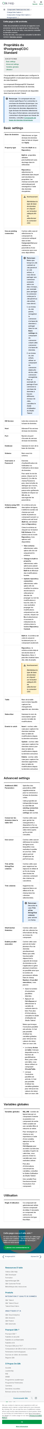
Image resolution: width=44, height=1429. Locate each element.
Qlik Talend (9, 1300)
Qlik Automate (10, 1324)
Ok (22, 1422)
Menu (41, 4)
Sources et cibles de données (16, 1355)
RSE (6, 1374)
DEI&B (7, 1377)
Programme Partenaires (14, 1383)
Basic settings (10, 61)
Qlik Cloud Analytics (12, 1315)
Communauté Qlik (20, 1398)
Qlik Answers (10, 1318)
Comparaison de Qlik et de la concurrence (20, 1349)
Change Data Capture (14, 12)
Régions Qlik (10, 1358)
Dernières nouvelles (12, 1389)
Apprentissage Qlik (12, 1281)
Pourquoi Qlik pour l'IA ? (14, 1346)
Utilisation (9, 69)
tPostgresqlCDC (12, 17)
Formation (9, 1278)
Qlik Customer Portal (13, 1284)
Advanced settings (12, 64)
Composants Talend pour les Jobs (18, 9)
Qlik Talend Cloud (11, 1303)
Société (8, 1368)
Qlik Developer (10, 1275)
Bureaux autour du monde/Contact (18, 1392)
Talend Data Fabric (12, 1306)
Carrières (8, 1386)
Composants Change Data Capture (18, 15)
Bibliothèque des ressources (16, 1287)
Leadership (9, 1371)
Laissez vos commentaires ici (17, 1247)
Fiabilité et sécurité (12, 1337)
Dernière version (16, 37)
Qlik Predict (9, 1321)
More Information (22, 1426)
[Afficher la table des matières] (4, 10)
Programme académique (14, 1380)
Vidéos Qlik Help (11, 1272)
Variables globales (12, 67)
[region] (22, 1415)
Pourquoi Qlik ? (10, 1334)
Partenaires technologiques (15, 1352)
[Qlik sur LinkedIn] (35, 1398)
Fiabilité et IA (10, 1343)
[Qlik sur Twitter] (31, 1398)
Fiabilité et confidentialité (14, 1340)
